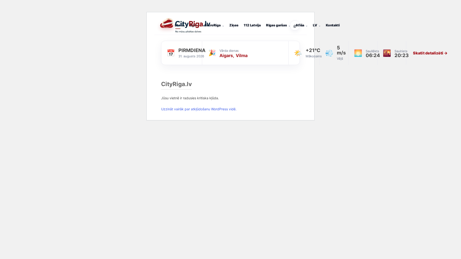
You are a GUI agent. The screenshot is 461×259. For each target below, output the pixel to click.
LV (315, 25)
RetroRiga (213, 25)
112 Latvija (252, 25)
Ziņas (233, 25)
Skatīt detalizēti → (430, 53)
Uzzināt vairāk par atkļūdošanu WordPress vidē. (199, 109)
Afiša (300, 25)
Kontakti (333, 25)
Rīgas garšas (276, 25)
